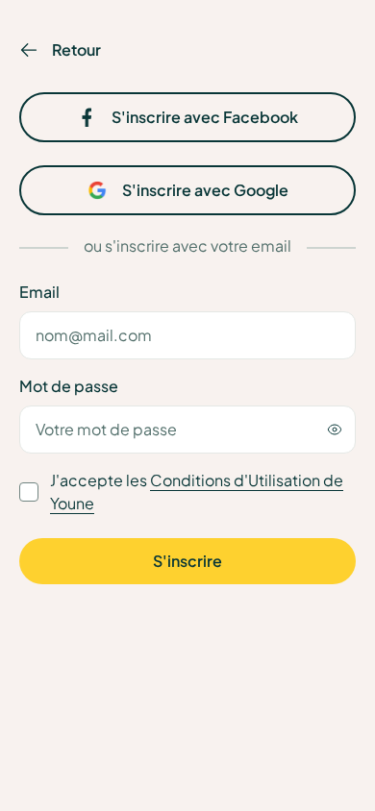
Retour (76, 49)
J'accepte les (196, 491)
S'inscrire (187, 561)
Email (39, 292)
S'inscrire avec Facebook (205, 117)
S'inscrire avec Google (205, 190)
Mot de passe (68, 386)
